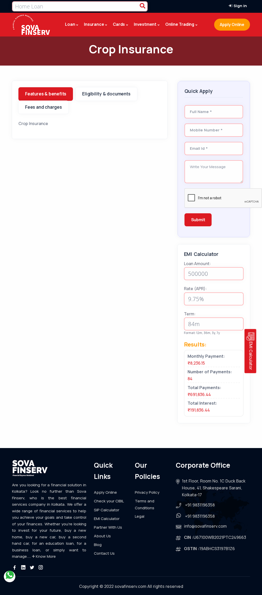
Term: (189, 314)
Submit (198, 219)
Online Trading (179, 24)
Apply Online (232, 24)
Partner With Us (108, 527)
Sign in (240, 5)
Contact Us (104, 553)
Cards (119, 24)
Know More (45, 556)
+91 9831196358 (200, 505)
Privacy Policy (147, 492)
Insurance (94, 24)
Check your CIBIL (109, 501)
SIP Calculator (106, 510)
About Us (102, 536)
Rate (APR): (195, 288)
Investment (145, 24)
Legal (139, 516)
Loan (70, 24)
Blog (98, 544)
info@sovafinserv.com (205, 526)
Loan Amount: (197, 263)
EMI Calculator (106, 518)
